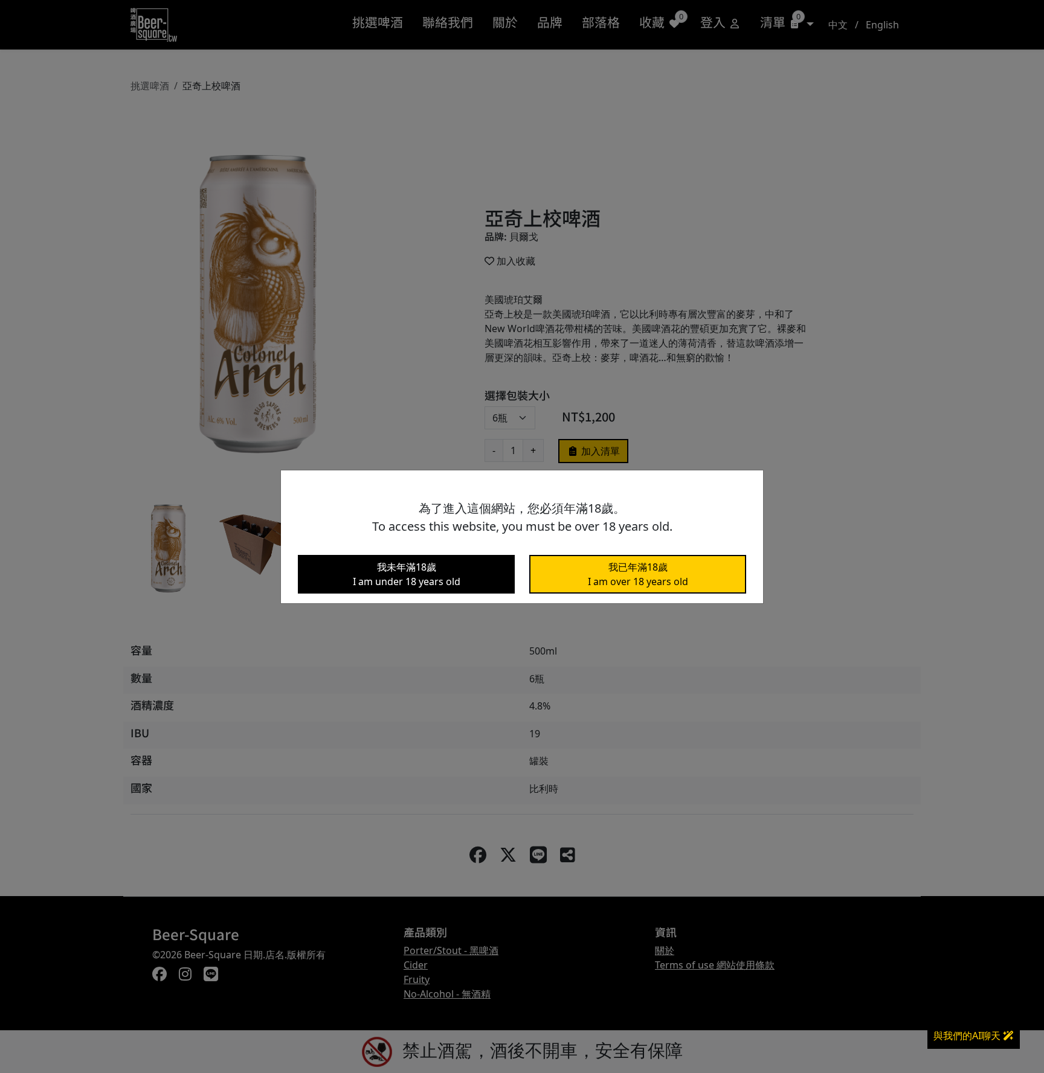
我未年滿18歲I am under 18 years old (406, 574)
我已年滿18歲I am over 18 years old (638, 574)
